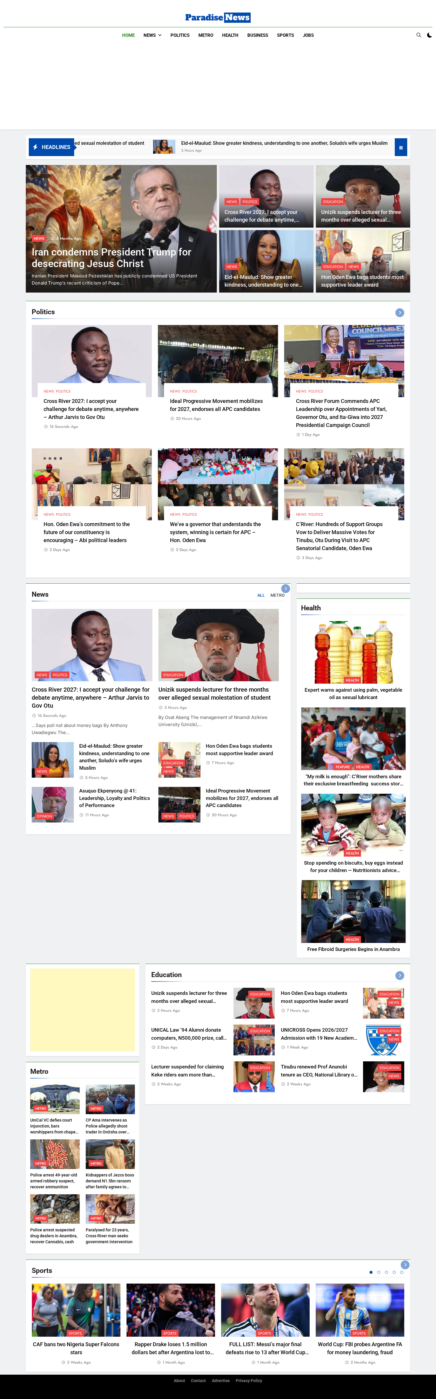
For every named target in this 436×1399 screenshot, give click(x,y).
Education (333, 201)
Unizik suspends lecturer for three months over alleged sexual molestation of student (361, 220)
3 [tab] (386, 1272)
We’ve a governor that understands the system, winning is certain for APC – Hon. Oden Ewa (215, 532)
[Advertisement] (218, 87)
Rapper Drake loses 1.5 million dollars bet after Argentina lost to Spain (171, 1352)
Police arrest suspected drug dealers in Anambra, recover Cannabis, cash (53, 1236)
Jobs (308, 35)
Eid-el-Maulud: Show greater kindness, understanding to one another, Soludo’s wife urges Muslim (196, 143)
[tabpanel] (76, 1325)
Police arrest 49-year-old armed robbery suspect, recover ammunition (53, 1181)
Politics (180, 35)
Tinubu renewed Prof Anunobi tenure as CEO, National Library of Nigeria (318, 1075)
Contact (198, 1380)
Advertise (221, 1380)
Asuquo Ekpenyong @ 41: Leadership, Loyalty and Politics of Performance (114, 798)
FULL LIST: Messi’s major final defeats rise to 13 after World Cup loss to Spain (265, 1352)
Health (230, 35)
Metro (205, 35)
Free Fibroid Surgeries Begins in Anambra (353, 949)
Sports (285, 35)
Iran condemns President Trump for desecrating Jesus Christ (111, 257)
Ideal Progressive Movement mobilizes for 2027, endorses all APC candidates (242, 798)
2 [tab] (378, 1272)
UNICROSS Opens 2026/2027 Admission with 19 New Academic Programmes (319, 1038)
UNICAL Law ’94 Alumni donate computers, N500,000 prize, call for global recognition (187, 1038)
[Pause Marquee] (401, 147)
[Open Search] (418, 35)
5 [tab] (401, 1272)
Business (257, 35)
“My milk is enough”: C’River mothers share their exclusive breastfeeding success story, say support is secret (353, 784)
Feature (343, 767)
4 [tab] (394, 1272)
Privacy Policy (249, 1380)
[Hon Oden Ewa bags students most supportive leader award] (319, 147)
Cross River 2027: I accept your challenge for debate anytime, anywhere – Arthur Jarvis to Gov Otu (91, 409)
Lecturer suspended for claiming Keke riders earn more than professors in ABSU (187, 1075)
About (179, 1380)
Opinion (44, 816)
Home (128, 35)
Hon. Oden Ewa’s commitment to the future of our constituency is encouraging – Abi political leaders (87, 532)
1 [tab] (371, 1272)
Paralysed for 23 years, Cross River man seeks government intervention (109, 1236)
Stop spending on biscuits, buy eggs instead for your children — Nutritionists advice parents (353, 870)
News (150, 35)
